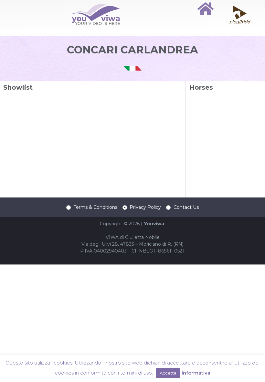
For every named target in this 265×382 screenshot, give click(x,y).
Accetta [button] (168, 373)
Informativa (196, 373)
